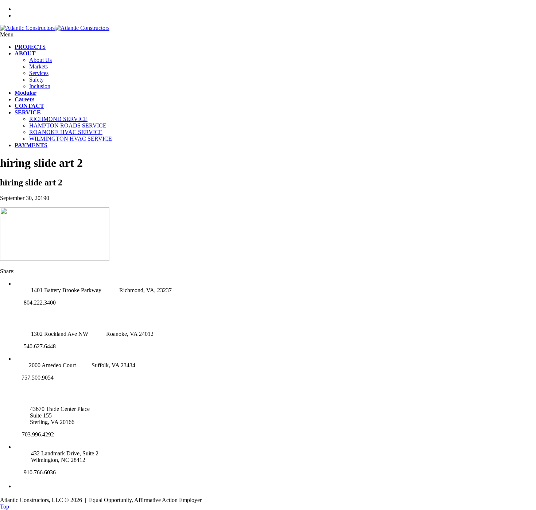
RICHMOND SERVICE (58, 119)
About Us (40, 60)
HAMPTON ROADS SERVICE (67, 125)
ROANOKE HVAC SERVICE (65, 132)
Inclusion (39, 86)
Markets (38, 66)
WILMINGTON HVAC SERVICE (70, 139)
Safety (36, 79)
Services (38, 73)
